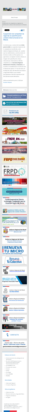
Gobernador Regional (10, 383)
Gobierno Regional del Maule (10, 405)
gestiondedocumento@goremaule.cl (12, 407)
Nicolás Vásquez (7, 82)
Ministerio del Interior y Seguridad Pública (15, 394)
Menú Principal (14, 17)
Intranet (8, 369)
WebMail (8, 375)
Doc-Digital (8, 372)
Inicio (3, 22)
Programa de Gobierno (11, 395)
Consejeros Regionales (11, 385)
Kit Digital (8, 397)
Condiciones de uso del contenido (11, 404)
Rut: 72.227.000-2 (8, 406)
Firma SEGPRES (9, 374)
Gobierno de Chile (10, 392)
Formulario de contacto (11, 367)
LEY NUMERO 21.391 (10, 365)
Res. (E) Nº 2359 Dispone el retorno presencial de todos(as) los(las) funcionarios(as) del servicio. (13, 362)
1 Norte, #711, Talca (17, 406)
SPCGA (7, 370)
